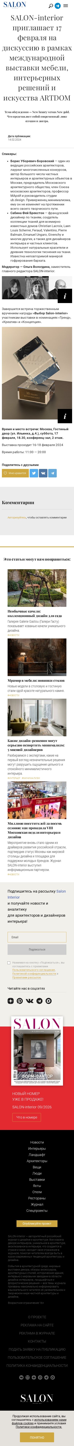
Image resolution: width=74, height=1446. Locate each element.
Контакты (37, 1341)
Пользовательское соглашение (37, 1357)
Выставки (37, 1180)
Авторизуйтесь (17, 517)
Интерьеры (37, 1148)
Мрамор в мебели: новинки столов (36, 680)
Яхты (37, 1186)
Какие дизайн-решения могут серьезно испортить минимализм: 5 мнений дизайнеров (36, 745)
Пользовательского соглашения (33, 969)
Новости (37, 1142)
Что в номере (26, 1117)
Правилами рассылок (26, 977)
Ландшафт (37, 1155)
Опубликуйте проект (37, 1223)
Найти (51, 6)
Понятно (37, 1437)
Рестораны (37, 1198)
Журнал (37, 1204)
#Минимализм (31, 778)
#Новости (13, 635)
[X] (34, 473)
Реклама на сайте (37, 1325)
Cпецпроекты (37, 1211)
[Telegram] (52, 473)
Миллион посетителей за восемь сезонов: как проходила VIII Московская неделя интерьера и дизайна (35, 830)
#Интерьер (14, 778)
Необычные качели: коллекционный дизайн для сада (35, 613)
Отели (37, 1192)
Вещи (37, 1167)
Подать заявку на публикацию (37, 1349)
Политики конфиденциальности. (39, 1427)
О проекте (37, 1317)
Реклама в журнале (37, 1333)
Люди (37, 1173)
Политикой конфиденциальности (34, 973)
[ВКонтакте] (43, 473)
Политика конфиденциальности (37, 1366)
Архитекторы (37, 1161)
